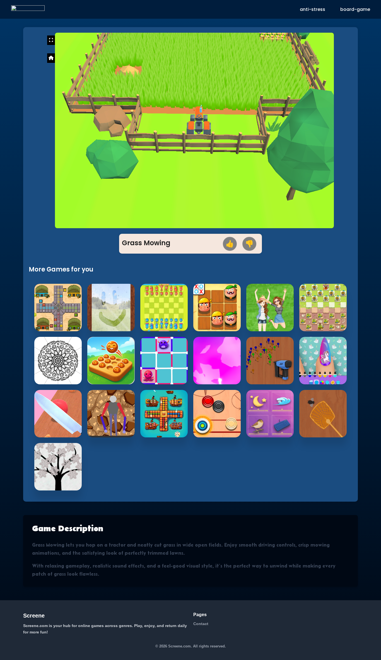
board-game (355, 9)
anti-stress (312, 9)
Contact (200, 623)
